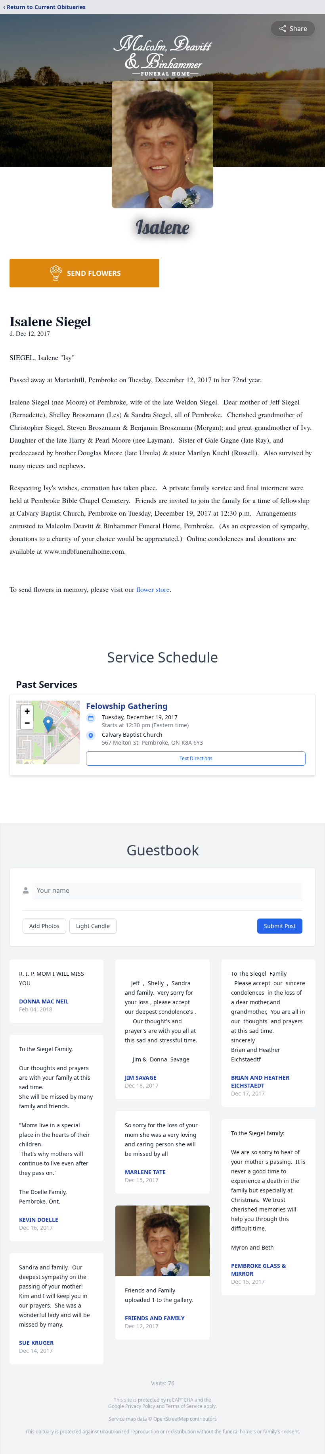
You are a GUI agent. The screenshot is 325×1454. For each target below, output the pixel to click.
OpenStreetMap (171, 1418)
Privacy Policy (140, 1406)
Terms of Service (184, 1406)
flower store (153, 589)
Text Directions (196, 758)
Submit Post (280, 926)
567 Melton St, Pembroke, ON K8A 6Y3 (152, 742)
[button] (48, 724)
